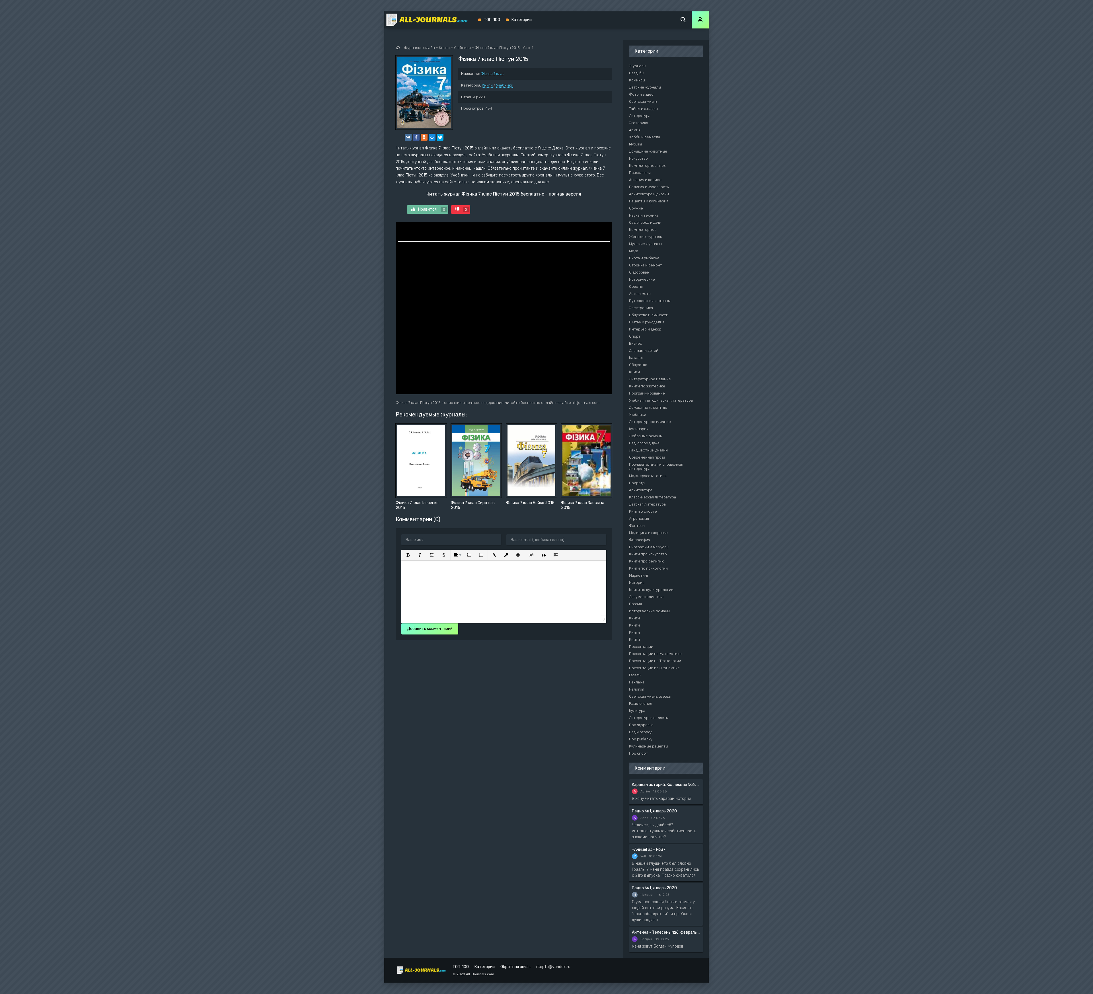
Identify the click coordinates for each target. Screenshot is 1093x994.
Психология (640, 173)
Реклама (636, 682)
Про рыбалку (640, 739)
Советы (636, 286)
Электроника (641, 308)
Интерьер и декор (645, 329)
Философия (639, 540)
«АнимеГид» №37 (648, 849)
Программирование (647, 393)
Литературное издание (650, 379)
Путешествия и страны (650, 301)
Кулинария (638, 429)
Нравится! (431, 209)
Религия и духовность (649, 187)
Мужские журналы (645, 244)
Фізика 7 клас (492, 73)
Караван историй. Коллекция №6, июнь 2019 (666, 784)
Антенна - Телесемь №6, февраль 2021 (666, 932)
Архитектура (640, 490)
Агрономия (639, 518)
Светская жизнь (643, 101)
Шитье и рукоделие (647, 322)
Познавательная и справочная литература (656, 466)
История (636, 582)
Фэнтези (637, 525)
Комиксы (637, 80)
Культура (637, 710)
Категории (521, 19)
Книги (487, 85)
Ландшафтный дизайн (648, 450)
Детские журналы (645, 87)
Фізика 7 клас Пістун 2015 (497, 48)
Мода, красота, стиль (647, 476)
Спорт (634, 336)
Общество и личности (648, 315)
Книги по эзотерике (647, 386)
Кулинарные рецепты (648, 746)
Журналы (637, 66)
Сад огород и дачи (645, 222)
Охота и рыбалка (644, 258)
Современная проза (647, 457)
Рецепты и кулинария (648, 201)
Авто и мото (640, 293)
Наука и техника (643, 215)
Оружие (636, 208)
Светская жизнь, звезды (650, 696)
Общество (638, 365)
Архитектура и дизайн (649, 194)
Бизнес (635, 343)
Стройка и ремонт (645, 265)
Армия (634, 130)
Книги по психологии (648, 568)
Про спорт (638, 753)
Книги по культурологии (651, 590)
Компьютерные (643, 229)
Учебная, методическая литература (661, 400)
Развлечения (640, 703)
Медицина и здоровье (648, 533)
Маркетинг (639, 575)
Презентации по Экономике (654, 668)
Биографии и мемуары (649, 547)
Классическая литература (652, 497)
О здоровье (639, 272)
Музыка (635, 144)
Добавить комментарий (430, 628)
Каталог (636, 358)
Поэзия (635, 604)
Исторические (642, 279)
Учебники (504, 85)
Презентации (641, 646)
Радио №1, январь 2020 (654, 811)
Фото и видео (641, 94)
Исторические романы (649, 611)
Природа (637, 483)
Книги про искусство (648, 554)
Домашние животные (648, 151)
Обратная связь (515, 966)
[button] (407, 555)
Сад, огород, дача (644, 443)
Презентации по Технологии (655, 661)
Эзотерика (638, 123)
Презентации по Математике (655, 654)
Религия (636, 689)
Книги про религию (646, 561)
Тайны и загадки (643, 108)
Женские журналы (646, 237)
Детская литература (647, 504)
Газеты (635, 675)
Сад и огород (640, 732)
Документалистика (646, 597)
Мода (633, 251)
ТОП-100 (492, 19)
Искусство (638, 158)
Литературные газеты (649, 718)
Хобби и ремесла (644, 137)
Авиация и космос (645, 180)
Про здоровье (641, 725)
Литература (639, 116)
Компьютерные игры (647, 165)
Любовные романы (646, 436)
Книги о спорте (643, 511)
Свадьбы (636, 73)
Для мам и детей (643, 350)
